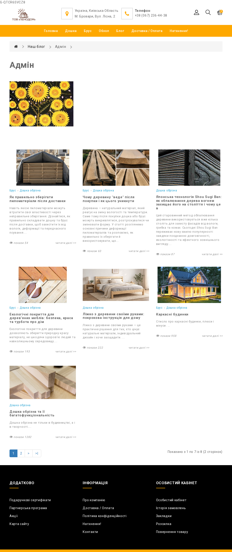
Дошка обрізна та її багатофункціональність (32, 414)
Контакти (90, 532)
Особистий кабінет (171, 500)
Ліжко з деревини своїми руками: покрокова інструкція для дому (113, 316)
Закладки (164, 516)
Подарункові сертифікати (30, 500)
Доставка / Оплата (147, 31)
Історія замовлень (171, 508)
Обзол (104, 31)
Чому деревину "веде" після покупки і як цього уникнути (108, 199)
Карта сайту (19, 524)
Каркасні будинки (172, 314)
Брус (88, 31)
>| (36, 453)
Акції (14, 516)
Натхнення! (179, 31)
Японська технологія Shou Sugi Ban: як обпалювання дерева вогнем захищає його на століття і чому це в (189, 202)
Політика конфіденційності (105, 516)
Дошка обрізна (30, 190)
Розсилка (164, 524)
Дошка (71, 31)
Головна (51, 31)
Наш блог (36, 46)
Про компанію (94, 500)
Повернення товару (172, 532)
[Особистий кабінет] (196, 12)
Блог (120, 31)
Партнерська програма (28, 508)
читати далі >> (65, 242)
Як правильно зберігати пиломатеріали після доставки (38, 199)
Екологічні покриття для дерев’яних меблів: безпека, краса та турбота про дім (41, 318)
